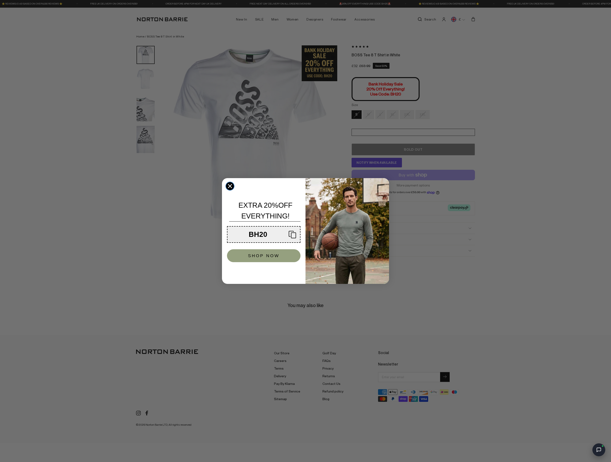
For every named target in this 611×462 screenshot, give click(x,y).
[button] (263, 234)
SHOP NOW (263, 255)
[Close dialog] (230, 186)
